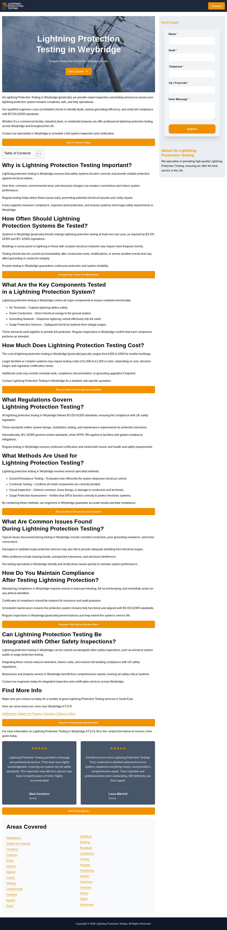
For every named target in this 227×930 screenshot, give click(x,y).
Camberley (87, 853)
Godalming (87, 870)
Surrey (10, 877)
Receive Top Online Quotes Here (78, 624)
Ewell (9, 906)
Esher (72, 713)
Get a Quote (76, 71)
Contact (216, 6)
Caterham (86, 881)
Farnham (85, 887)
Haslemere (87, 904)
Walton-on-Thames (30, 713)
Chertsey (48, 713)
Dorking (85, 842)
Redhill (84, 876)
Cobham (61, 713)
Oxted (83, 898)
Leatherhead (14, 888)
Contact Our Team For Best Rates (78, 274)
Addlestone (9, 713)
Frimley (84, 859)
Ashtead (11, 894)
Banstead (86, 847)
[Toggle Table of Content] (37, 154)
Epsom (10, 900)
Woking (11, 883)
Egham (10, 871)
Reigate (85, 864)
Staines (11, 866)
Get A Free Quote (78, 811)
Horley (84, 893)
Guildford (86, 836)
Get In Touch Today (78, 142)
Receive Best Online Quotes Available (78, 389)
